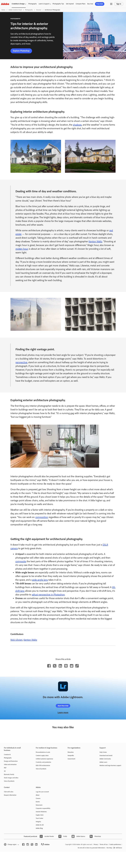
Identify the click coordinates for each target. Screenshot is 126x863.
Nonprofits (71, 755)
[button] (111, 4)
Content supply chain (42, 755)
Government (71, 759)
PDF (5, 768)
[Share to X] (54, 666)
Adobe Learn (103, 762)
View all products (9, 781)
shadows (77, 124)
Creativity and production (43, 762)
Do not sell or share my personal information (91, 848)
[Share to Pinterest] (66, 666)
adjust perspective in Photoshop (48, 594)
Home (3, 10)
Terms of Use (104, 844)
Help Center (103, 752)
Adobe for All (40, 825)
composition (41, 517)
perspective (21, 362)
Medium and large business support (110, 765)
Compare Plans (80, 4)
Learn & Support (44, 4)
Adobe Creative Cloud (15, 10)
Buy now (90, 4)
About (37, 795)
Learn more (63, 712)
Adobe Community (105, 759)
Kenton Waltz (95, 241)
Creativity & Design (18, 4)
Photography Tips (58, 4)
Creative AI (7, 754)
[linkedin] (36, 844)
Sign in (118, 4)
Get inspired (70, 4)
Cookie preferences (115, 844)
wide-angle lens (40, 579)
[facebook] (23, 844)
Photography (32, 4)
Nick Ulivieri (16, 639)
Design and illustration (11, 761)
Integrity (38, 821)
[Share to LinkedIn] (60, 666)
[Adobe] (5, 4)
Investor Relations (41, 812)
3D (5, 771)
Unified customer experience (44, 759)
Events (38, 802)
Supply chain (39, 815)
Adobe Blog (39, 828)
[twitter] (32, 844)
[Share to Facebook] (49, 666)
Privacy (96, 844)
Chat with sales (8, 792)
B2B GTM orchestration (43, 765)
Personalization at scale (43, 752)
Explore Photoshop (21, 51)
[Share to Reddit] (71, 666)
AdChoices (119, 848)
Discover (38, 10)
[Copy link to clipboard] (77, 666)
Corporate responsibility (43, 808)
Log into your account (42, 792)
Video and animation (10, 764)
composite (20, 561)
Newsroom (39, 805)
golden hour (22, 248)
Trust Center (39, 818)
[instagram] (27, 844)
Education (71, 752)
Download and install (106, 755)
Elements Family (9, 774)
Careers (38, 798)
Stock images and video (11, 778)
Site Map (109, 848)
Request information (10, 795)
